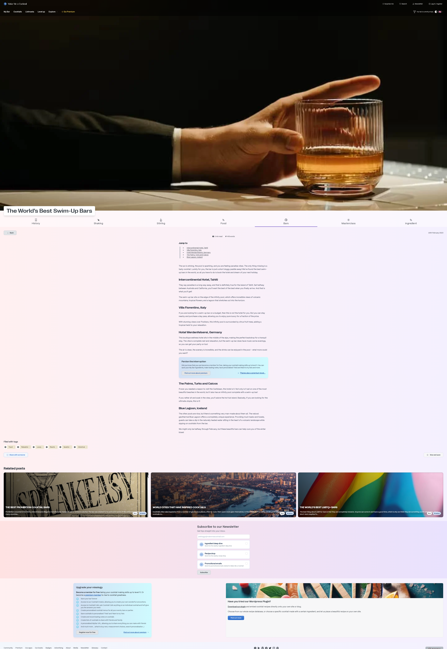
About (68, 648)
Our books (39, 648)
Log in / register (436, 4)
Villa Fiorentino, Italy (194, 250)
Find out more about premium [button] (196, 373)
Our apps (28, 648)
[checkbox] (247, 543)
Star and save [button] (435, 455)
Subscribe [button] (204, 572)
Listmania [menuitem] (29, 11)
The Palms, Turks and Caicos (197, 255)
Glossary (95, 648)
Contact (104, 648)
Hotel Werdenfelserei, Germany (199, 252)
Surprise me (389, 4)
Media (75, 648)
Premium (18, 648)
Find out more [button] (236, 618)
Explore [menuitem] (52, 11)
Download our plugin (237, 606)
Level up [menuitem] (41, 11)
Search (404, 4)
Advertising (58, 648)
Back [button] (11, 233)
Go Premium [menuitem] (69, 11)
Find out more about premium (135, 632)
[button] (16, 455)
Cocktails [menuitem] (18, 11)
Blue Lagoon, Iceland (195, 257)
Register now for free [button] (87, 632)
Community (8, 648)
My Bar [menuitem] (7, 11)
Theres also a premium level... (252, 373)
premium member (93, 595)
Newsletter (419, 4)
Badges (49, 648)
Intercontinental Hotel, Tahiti (197, 248)
